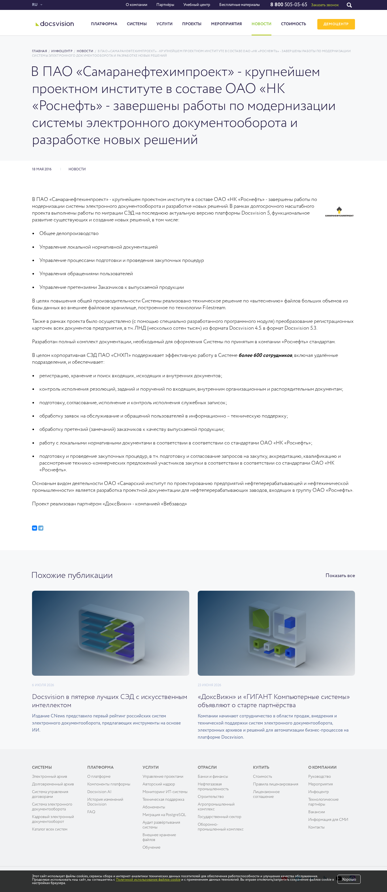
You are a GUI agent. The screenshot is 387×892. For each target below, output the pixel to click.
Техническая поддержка (163, 800)
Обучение (151, 847)
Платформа (104, 24)
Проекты (191, 24)
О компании (136, 5)
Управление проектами (163, 777)
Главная (39, 51)
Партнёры (165, 5)
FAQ (91, 812)
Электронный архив (49, 777)
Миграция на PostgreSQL (164, 815)
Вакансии (316, 812)
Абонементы (154, 807)
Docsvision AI (99, 792)
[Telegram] (40, 528)
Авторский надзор (159, 784)
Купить (261, 768)
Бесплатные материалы (239, 5)
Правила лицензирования (275, 784)
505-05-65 (288, 4)
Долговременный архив (53, 784)
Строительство (211, 797)
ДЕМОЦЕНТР (336, 24)
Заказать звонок (325, 5)
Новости (261, 24)
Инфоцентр (61, 51)
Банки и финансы (213, 777)
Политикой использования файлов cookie (148, 880)
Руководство (319, 777)
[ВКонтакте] (34, 528)
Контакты (316, 827)
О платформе (98, 777)
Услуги (164, 24)
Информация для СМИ (328, 820)
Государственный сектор (219, 817)
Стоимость (293, 24)
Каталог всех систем (49, 829)
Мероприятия (226, 24)
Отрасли (207, 768)
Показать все (340, 575)
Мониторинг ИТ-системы (165, 792)
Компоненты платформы (108, 784)
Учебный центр (196, 5)
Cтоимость (262, 777)
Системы (137, 24)
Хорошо (349, 880)
